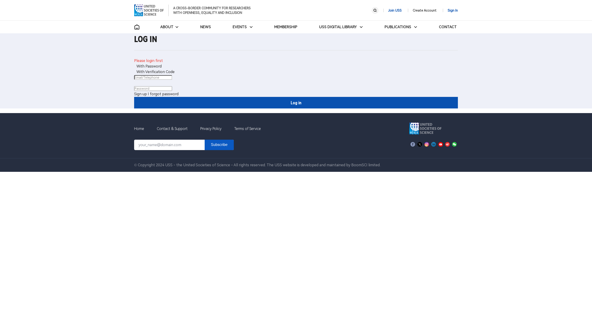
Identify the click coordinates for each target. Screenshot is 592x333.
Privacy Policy (211, 128)
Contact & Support (172, 128)
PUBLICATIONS (398, 27)
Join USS (395, 10)
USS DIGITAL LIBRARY (338, 27)
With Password (149, 66)
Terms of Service (247, 128)
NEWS (205, 27)
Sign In (453, 10)
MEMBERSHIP (285, 27)
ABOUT (166, 27)
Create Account (425, 10)
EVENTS (240, 27)
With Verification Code (155, 72)
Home (139, 128)
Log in (296, 102)
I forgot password (163, 94)
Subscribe (219, 145)
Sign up (140, 94)
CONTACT (448, 27)
